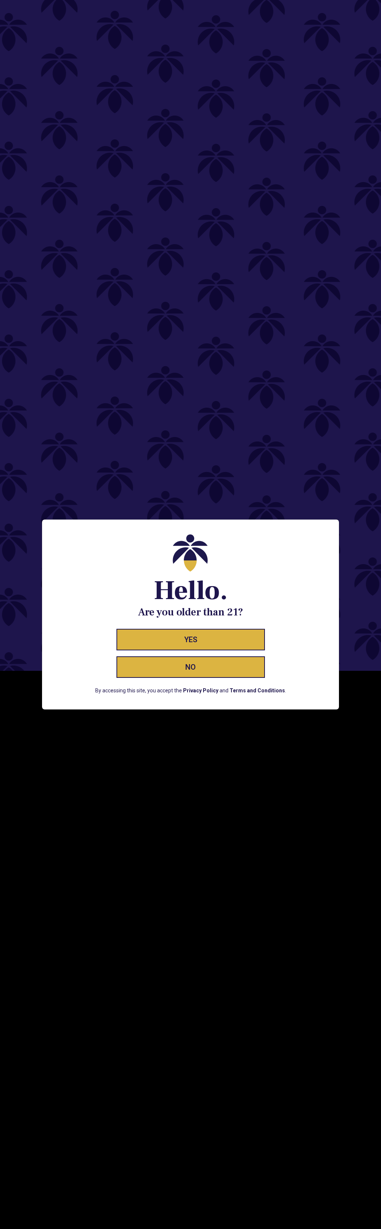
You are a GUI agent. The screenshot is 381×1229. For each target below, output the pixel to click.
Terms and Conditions (257, 690)
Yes (190, 639)
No (190, 667)
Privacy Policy (200, 690)
